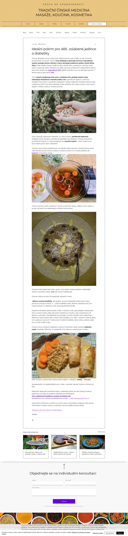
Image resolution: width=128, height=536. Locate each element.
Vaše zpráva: (35, 487)
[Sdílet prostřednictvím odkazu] (32, 420)
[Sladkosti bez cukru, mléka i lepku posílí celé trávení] (64, 442)
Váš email (68, 480)
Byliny (31, 32)
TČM (37, 32)
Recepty (91, 32)
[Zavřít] (126, 533)
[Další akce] (95, 44)
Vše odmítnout (110, 533)
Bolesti (75, 32)
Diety (44, 32)
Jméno (34, 480)
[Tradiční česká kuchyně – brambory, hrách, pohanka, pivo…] (92, 442)
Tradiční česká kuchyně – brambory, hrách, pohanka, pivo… (91, 453)
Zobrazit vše (101, 432)
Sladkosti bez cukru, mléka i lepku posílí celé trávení (64, 453)
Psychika (58, 32)
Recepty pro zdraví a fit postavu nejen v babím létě (35, 453)
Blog (24, 32)
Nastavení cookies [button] (98, 533)
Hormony (83, 32)
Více (99, 32)
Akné (51, 32)
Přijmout (120, 533)
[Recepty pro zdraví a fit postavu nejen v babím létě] (35, 442)
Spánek (67, 32)
